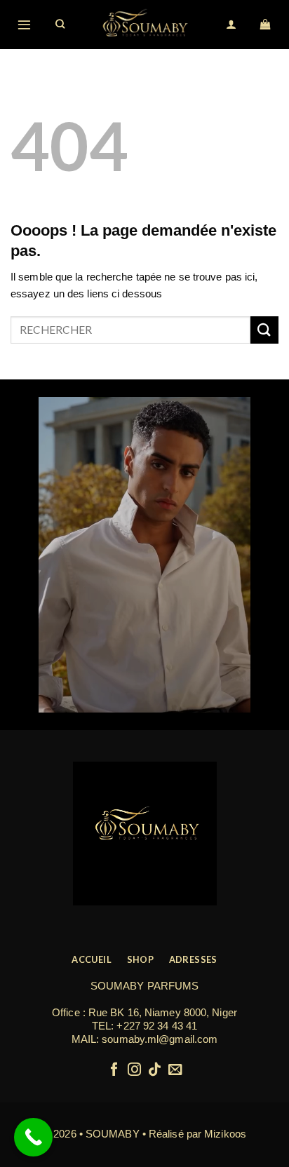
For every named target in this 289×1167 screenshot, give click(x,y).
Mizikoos (225, 1134)
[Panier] (266, 24)
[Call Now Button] (33, 1137)
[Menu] (25, 24)
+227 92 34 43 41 (156, 1026)
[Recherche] (60, 24)
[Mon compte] (232, 24)
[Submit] (264, 330)
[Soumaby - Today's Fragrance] (146, 24)
